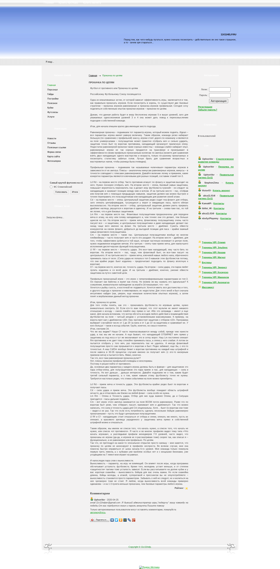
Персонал (52, 89)
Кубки (50, 107)
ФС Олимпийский (63, 187)
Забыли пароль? (207, 109)
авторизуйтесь (98, 512)
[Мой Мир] (125, 520)
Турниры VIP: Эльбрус (215, 247)
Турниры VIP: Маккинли (215, 277)
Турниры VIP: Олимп (213, 242)
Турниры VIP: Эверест (214, 267)
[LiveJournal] (129, 520)
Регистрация (205, 107)
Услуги (50, 116)
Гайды (50, 94)
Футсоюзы (52, 112)
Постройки (52, 98)
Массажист (208, 287)
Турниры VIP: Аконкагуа (215, 282)
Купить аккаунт (221, 190)
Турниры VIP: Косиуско (215, 272)
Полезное (52, 103)
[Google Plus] (134, 520)
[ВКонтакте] (112, 520)
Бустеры (207, 262)
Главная (93, 75)
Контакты (218, 203)
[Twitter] (116, 520)
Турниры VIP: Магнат (213, 257)
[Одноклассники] (121, 520)
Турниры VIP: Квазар (213, 252)
